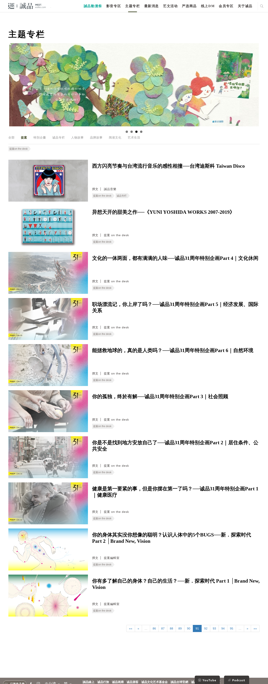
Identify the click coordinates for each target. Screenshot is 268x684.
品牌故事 (96, 137)
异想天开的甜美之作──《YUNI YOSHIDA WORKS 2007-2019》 (163, 212)
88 (171, 628)
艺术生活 (134, 137)
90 (188, 628)
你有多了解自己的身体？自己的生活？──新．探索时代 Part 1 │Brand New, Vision (176, 584)
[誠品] (27, 5)
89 (180, 628)
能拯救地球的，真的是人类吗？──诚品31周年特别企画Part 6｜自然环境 (172, 350)
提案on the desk (18, 148)
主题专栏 (132, 6)
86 (154, 628)
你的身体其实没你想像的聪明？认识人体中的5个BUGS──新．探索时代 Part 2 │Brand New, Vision (171, 538)
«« (130, 628)
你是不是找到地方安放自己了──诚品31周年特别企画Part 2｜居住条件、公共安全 (175, 446)
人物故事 (77, 137)
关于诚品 (245, 6)
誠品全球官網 (179, 682)
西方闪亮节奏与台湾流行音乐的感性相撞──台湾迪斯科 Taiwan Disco (168, 166)
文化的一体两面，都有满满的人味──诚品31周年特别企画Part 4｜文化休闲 (175, 258)
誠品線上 (88, 682)
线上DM (208, 6)
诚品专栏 (58, 137)
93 (214, 628)
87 (163, 628)
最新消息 (151, 6)
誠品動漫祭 (93, 6)
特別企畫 (40, 137)
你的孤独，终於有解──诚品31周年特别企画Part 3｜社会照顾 (160, 396)
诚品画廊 (118, 682)
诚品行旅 (103, 682)
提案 (24, 137)
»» (255, 628)
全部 (11, 137)
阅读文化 (115, 137)
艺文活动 (170, 6)
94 (223, 628)
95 (231, 628)
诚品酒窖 (132, 682)
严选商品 (189, 6)
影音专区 (113, 6)
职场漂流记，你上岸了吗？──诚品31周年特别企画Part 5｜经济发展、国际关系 (175, 307)
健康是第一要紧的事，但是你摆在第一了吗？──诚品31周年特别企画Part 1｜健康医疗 (175, 492)
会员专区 (226, 6)
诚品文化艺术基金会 (154, 682)
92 (205, 628)
